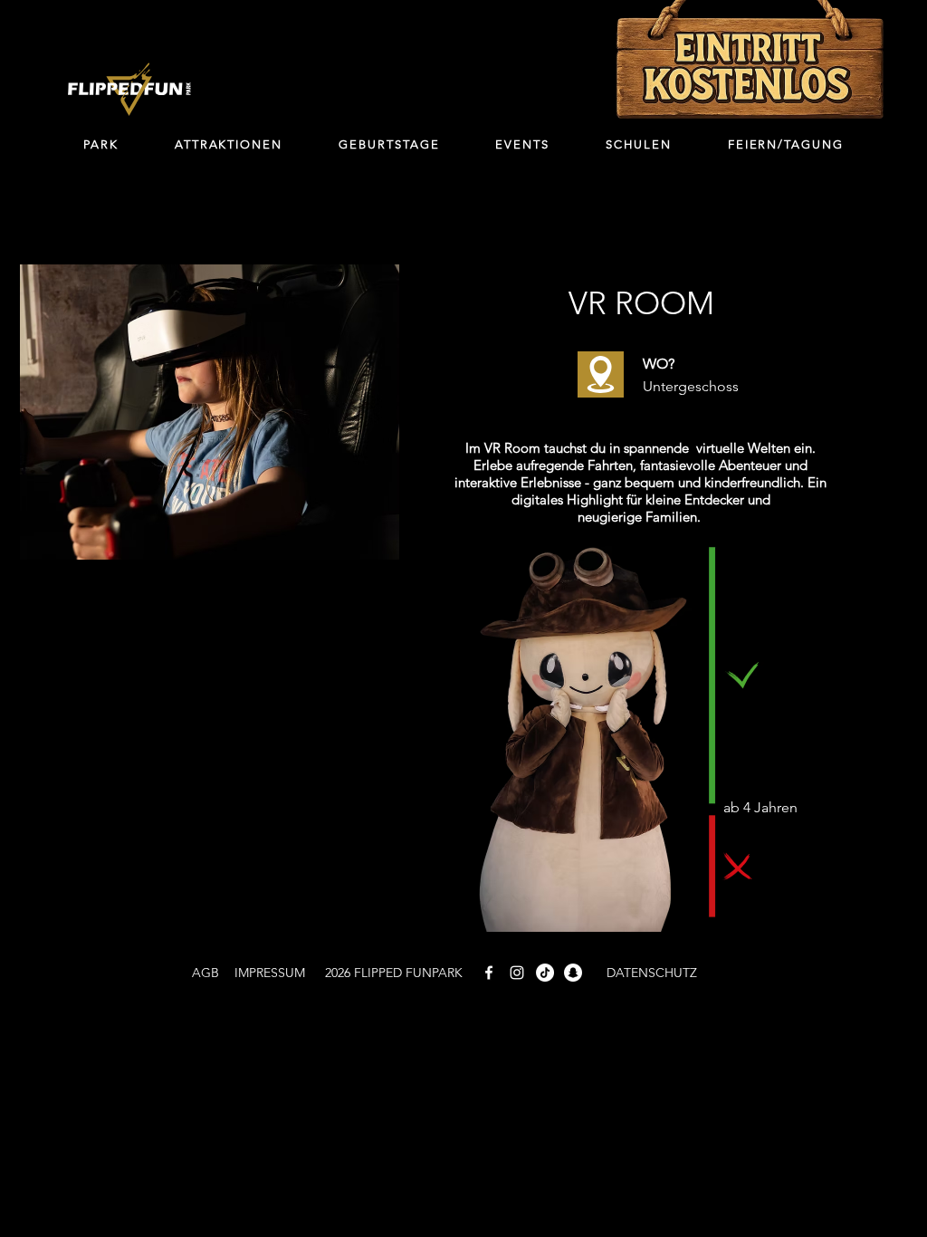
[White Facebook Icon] (489, 973)
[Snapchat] (573, 973)
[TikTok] (545, 973)
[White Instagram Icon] (517, 973)
